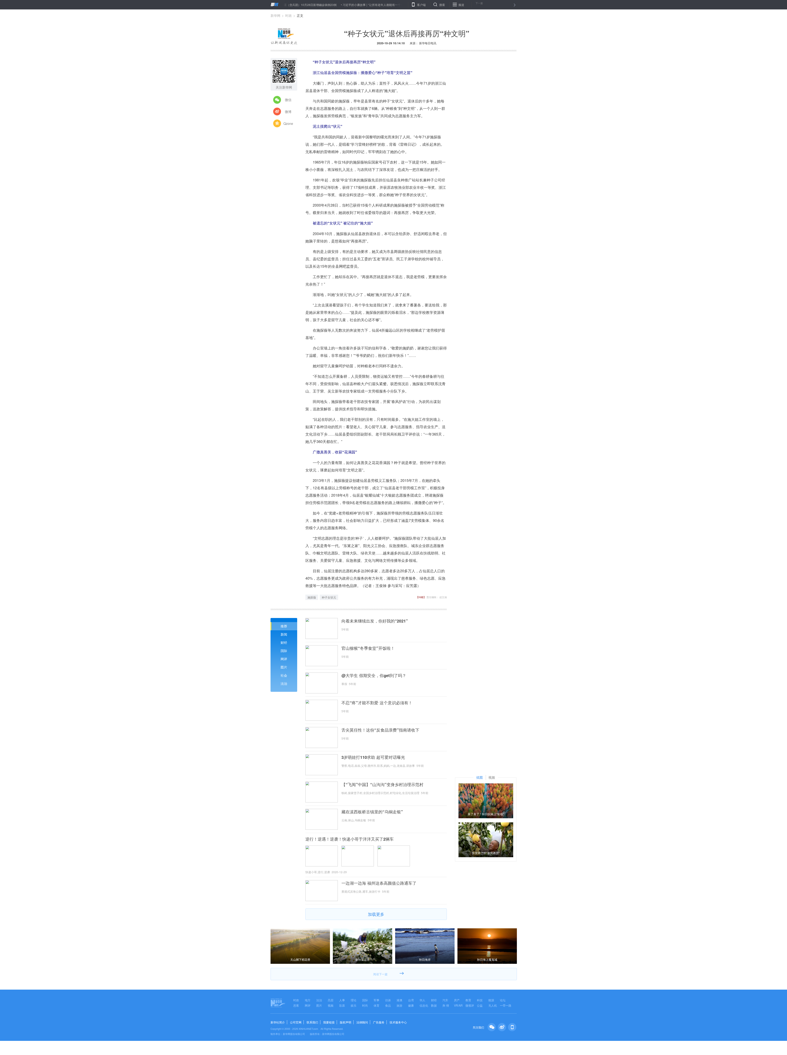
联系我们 (312, 1022)
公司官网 (295, 1022)
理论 (353, 1000)
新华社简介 (278, 1022)
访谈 (388, 1000)
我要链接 (329, 1022)
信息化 (424, 1005)
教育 (468, 1000)
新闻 (284, 634)
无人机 (492, 1005)
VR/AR (458, 1005)
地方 (307, 1000)
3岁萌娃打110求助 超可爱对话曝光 (373, 757)
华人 (422, 1000)
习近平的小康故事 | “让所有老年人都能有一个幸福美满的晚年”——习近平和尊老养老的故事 (352, 5)
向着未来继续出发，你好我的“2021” (374, 621)
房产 (457, 1000)
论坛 (503, 1000)
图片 (284, 667)
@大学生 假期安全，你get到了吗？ (373, 675)
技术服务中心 (398, 1022)
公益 (480, 1005)
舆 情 (445, 1005)
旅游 (399, 1005)
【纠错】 (421, 597)
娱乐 (353, 1005)
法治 (284, 683)
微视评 (469, 1005)
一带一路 (505, 1005)
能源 (491, 1000)
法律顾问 (362, 1022)
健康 (411, 1005)
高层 (330, 1000)
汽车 (445, 1000)
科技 (480, 1000)
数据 (434, 1005)
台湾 (411, 1000)
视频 (330, 1005)
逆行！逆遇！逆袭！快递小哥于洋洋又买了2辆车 (349, 839)
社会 (284, 675)
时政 (288, 15)
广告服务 (378, 1022)
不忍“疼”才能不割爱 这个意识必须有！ (376, 703)
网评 (284, 659)
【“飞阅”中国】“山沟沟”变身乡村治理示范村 (382, 784)
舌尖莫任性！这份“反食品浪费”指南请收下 (380, 730)
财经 (284, 642)
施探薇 (311, 597)
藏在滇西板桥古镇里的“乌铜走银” (372, 812)
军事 (376, 1000)
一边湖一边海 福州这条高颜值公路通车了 (378, 883)
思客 (296, 1005)
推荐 (284, 626)
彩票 (342, 1005)
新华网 (275, 15)
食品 (388, 1005)
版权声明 (345, 1022)
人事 (342, 1000)
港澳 (399, 1000)
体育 (376, 1005)
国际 (284, 650)
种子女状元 (329, 597)
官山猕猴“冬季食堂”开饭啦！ (368, 648)
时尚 (365, 1005)
